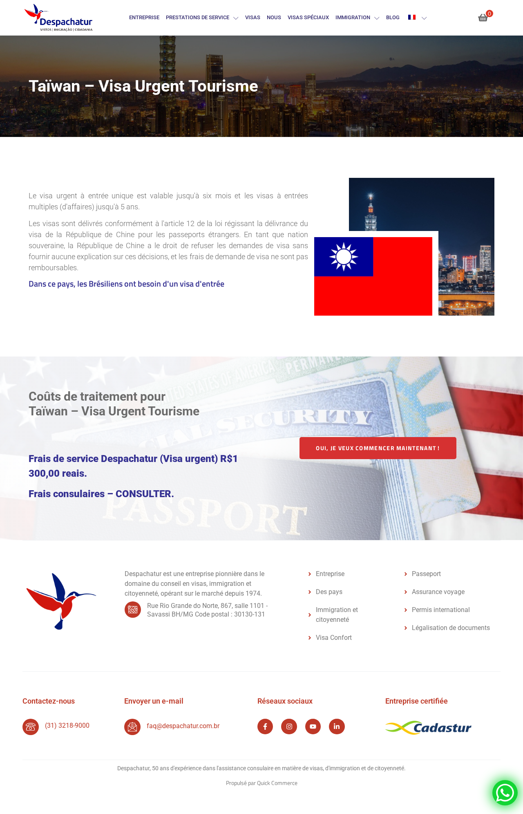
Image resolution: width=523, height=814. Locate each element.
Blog (393, 17)
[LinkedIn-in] (336, 726)
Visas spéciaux (308, 17)
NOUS (274, 17)
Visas (252, 17)
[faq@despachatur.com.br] (132, 727)
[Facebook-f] (265, 726)
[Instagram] (289, 726)
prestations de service (197, 17)
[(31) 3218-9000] (30, 727)
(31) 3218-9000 (67, 725)
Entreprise (144, 17)
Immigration (352, 17)
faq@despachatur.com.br (183, 726)
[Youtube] (313, 726)
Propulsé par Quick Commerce (261, 782)
